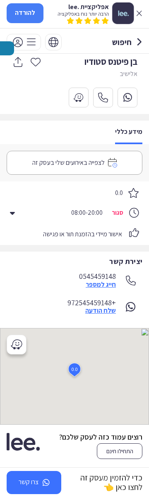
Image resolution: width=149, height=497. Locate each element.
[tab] (128, 132)
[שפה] (53, 42)
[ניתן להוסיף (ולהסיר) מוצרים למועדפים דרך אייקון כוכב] (36, 62)
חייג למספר (101, 284)
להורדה (25, 12)
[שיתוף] (18, 62)
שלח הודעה (100, 310)
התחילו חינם (119, 451)
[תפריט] (24, 42)
